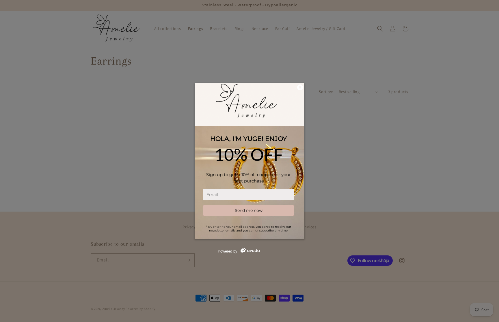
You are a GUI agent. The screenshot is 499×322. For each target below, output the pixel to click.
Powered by (227, 251)
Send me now (248, 210)
